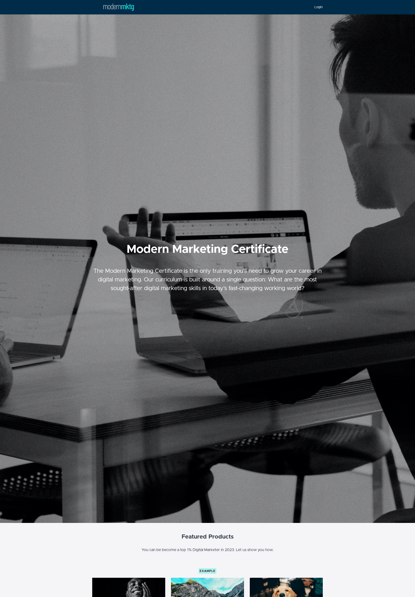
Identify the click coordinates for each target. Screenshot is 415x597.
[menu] (317, 7)
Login (318, 7)
